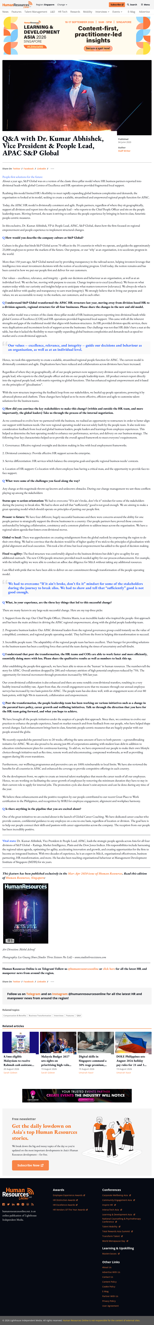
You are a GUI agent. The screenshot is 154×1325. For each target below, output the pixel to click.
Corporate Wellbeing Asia (115, 1195)
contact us (107, 1276)
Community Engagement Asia (117, 1200)
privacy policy (109, 1301)
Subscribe (118, 5)
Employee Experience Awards (68, 1195)
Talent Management (36, 11)
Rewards (75, 11)
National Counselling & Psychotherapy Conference (121, 1220)
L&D (52, 11)
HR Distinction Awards (64, 1200)
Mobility (87, 11)
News (5, 11)
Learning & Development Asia (117, 1214)
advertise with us (111, 1272)
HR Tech (62, 11)
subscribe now (33, 1166)
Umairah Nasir (86, 1072)
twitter (16, 168)
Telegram (33, 994)
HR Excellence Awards (64, 1204)
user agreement (110, 1305)
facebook (29, 168)
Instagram (60, 994)
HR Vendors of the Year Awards (69, 1209)
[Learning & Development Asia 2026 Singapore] (77, 36)
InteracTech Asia (112, 1209)
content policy (109, 1281)
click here (109, 969)
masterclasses (111, 1253)
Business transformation (40, 1015)
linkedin (41, 168)
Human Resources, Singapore (25, 878)
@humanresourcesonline (83, 969)
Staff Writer (124, 150)
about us (106, 1267)
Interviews (58, 1015)
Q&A (79, 1015)
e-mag (105, 1291)
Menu (147, 4)
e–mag (131, 11)
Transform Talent (112, 1236)
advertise (144, 11)
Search (133, 4)
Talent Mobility (111, 1226)
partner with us (110, 1296)
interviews (101, 11)
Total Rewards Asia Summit (116, 1231)
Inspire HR (109, 1204)
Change (61, 4)
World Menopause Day (114, 1241)
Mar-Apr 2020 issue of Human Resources (95, 873)
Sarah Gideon (10, 1072)
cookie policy (108, 1286)
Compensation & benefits (14, 1015)
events (116, 11)
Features (17, 11)
